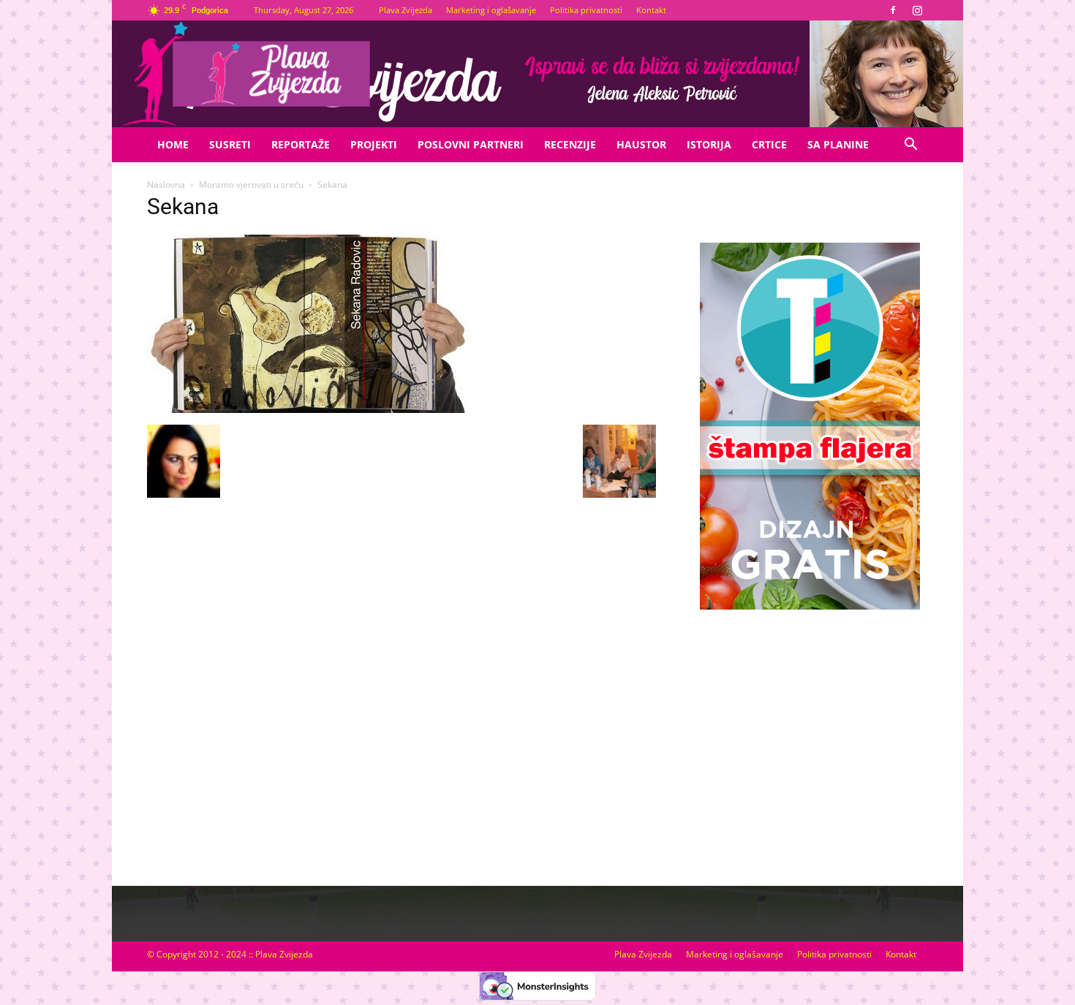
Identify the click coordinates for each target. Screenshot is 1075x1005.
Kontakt (651, 9)
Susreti (230, 144)
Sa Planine (838, 144)
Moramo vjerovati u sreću (251, 184)
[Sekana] (311, 409)
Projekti (373, 144)
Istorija (709, 144)
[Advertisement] (809, 733)
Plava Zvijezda (405, 9)
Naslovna (166, 184)
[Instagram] (917, 10)
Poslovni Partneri (471, 144)
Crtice (769, 144)
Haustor (641, 144)
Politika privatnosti (586, 9)
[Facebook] (893, 10)
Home (173, 144)
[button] (910, 146)
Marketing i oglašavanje (491, 9)
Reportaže (300, 144)
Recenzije (570, 144)
